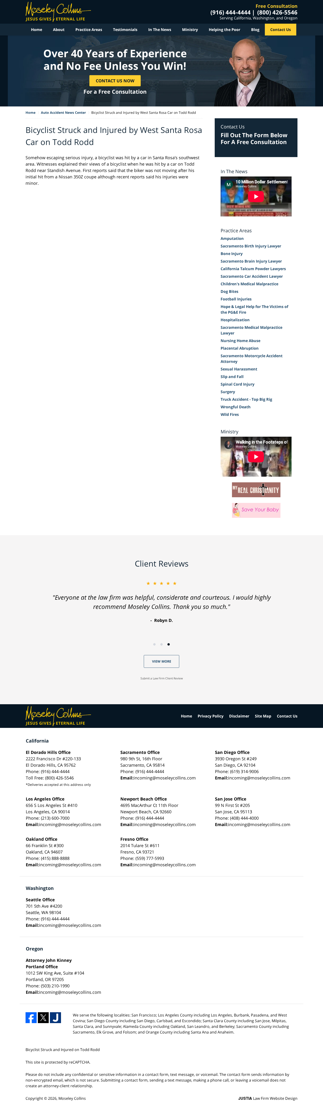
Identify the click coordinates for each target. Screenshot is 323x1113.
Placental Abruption (240, 348)
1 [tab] (154, 644)
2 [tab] (161, 644)
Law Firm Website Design (267, 1098)
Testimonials (125, 29)
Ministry (190, 29)
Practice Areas (88, 29)
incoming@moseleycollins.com (165, 778)
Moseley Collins (72, 1098)
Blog (255, 29)
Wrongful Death (236, 406)
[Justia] (55, 1017)
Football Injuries (236, 299)
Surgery (228, 391)
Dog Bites (229, 291)
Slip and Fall (232, 376)
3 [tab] (168, 644)
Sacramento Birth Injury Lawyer (251, 246)
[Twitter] (43, 1017)
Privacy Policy (210, 716)
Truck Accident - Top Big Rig (246, 399)
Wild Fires (230, 414)
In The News (159, 29)
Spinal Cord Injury (237, 384)
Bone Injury (232, 253)
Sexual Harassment (239, 369)
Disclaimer (239, 716)
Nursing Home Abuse (240, 340)
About (59, 29)
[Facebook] (31, 1017)
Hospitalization (235, 319)
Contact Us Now (115, 80)
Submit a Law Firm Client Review (161, 678)
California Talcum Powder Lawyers (253, 268)
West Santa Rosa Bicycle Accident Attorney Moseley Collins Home (58, 12)
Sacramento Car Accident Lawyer (252, 276)
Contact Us (280, 29)
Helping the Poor (224, 29)
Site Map (263, 716)
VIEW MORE (161, 661)
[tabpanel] (161, 602)
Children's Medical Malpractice (249, 283)
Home (36, 29)
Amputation (232, 238)
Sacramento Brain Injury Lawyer (251, 261)
